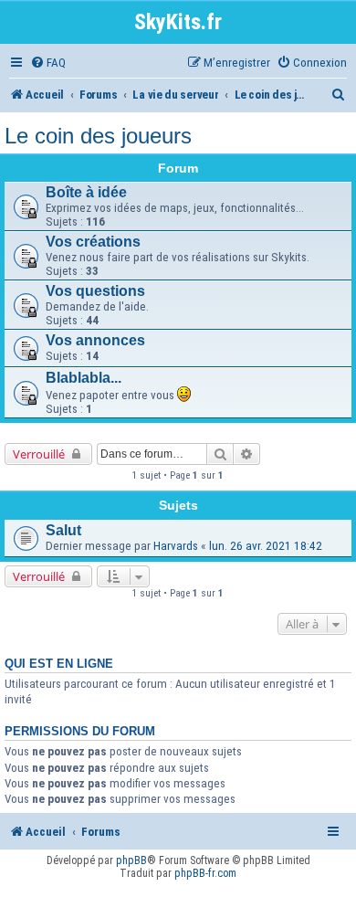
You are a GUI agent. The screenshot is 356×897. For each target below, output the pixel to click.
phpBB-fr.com (205, 873)
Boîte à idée (86, 192)
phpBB (131, 860)
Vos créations (93, 241)
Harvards (175, 546)
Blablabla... (83, 377)
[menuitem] (48, 62)
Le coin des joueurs (98, 135)
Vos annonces (95, 340)
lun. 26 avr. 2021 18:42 (265, 546)
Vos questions (95, 291)
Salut (63, 530)
